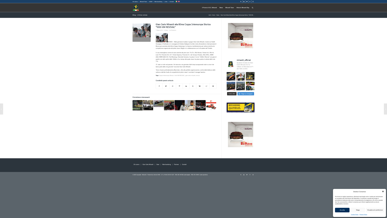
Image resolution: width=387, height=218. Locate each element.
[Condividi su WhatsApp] (172, 86)
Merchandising (158, 1)
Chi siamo (135, 1)
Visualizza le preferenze (375, 210)
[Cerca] (252, 7)
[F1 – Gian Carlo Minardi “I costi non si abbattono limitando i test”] (158, 103)
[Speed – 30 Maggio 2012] (1, 109)
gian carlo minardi (190, 75)
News (166, 30)
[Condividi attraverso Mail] (213, 86)
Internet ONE (157, 174)
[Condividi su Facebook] (159, 86)
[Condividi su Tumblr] (193, 86)
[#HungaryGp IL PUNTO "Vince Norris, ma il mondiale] (231, 86)
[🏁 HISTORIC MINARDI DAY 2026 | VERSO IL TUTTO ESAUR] (250, 76)
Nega (358, 210)
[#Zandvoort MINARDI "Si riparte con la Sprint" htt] (240, 76)
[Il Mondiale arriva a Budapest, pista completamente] (240, 86)
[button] (383, 191)
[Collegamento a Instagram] (252, 1)
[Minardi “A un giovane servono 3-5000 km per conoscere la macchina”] (190, 105)
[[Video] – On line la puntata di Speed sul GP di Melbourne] (138, 105)
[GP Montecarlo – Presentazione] (201, 105)
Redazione (173, 30)
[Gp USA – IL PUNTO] (169, 105)
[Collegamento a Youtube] (243, 1)
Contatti (172, 1)
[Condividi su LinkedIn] (186, 86)
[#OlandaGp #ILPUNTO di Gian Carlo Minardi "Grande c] (231, 76)
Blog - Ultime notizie (140, 15)
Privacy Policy (363, 214)
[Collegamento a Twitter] (246, 1)
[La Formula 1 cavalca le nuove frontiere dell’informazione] (211, 105)
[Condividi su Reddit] (206, 86)
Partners (176, 164)
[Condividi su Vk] (199, 86)
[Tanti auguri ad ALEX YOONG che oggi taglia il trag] (250, 86)
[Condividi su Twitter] (166, 86)
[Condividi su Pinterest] (179, 86)
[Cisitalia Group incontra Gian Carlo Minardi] (148, 105)
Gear (157, 164)
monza (198, 75)
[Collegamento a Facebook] (249, 1)
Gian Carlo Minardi (148, 164)
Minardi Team (143, 1)
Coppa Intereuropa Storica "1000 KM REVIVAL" (172, 75)
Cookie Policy (354, 214)
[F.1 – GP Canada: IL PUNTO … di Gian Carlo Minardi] (385, 109)
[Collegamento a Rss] (240, 1)
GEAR (150, 1)
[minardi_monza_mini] (142, 33)
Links (165, 1)
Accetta (342, 210)
